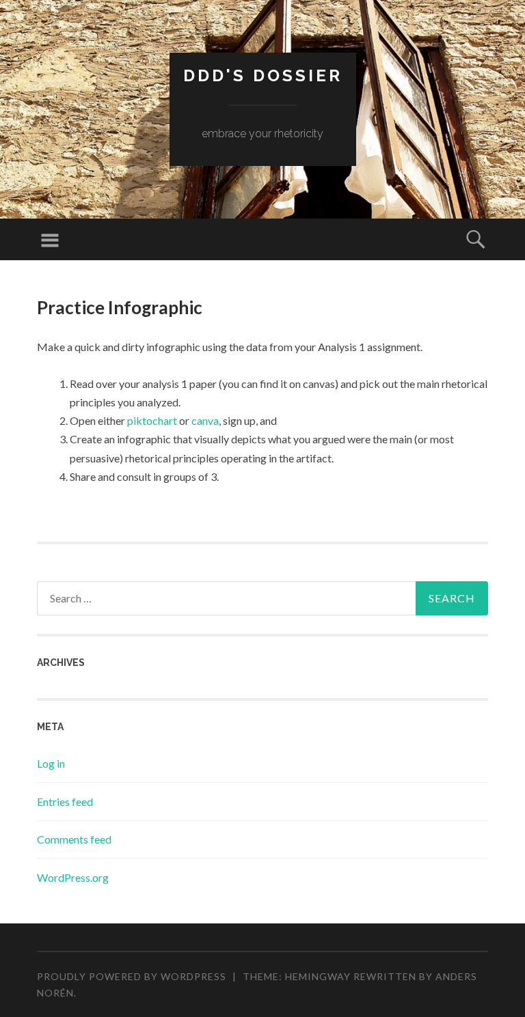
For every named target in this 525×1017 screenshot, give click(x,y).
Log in (51, 763)
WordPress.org (73, 877)
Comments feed (74, 839)
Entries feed (65, 801)
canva (205, 420)
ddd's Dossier (262, 75)
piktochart (153, 420)
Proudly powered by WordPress (131, 976)
